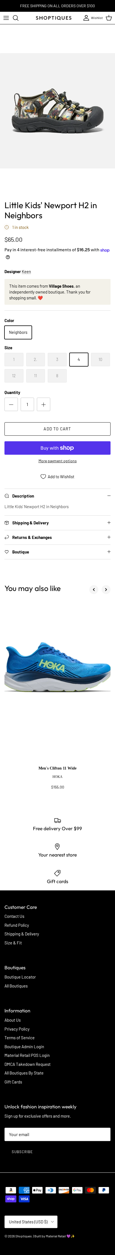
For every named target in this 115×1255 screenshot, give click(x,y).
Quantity (12, 392)
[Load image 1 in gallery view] (57, 110)
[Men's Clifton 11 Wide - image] (57, 683)
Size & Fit (13, 942)
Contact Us (14, 916)
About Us (12, 1019)
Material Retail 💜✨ (60, 1236)
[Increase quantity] (43, 404)
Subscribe (22, 1152)
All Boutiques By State (24, 1072)
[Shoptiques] (53, 18)
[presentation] (57, 780)
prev (93, 589)
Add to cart (57, 428)
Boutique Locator (20, 976)
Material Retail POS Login (27, 1055)
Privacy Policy (17, 1028)
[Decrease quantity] (11, 404)
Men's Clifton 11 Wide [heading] (57, 768)
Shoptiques (23, 1236)
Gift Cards (13, 1081)
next (106, 589)
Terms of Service (19, 1037)
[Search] (18, 18)
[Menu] (6, 18)
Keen (26, 271)
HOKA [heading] (57, 777)
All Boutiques (16, 985)
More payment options (58, 461)
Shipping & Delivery (21, 933)
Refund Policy (16, 925)
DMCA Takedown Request (27, 1064)
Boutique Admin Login (24, 1046)
